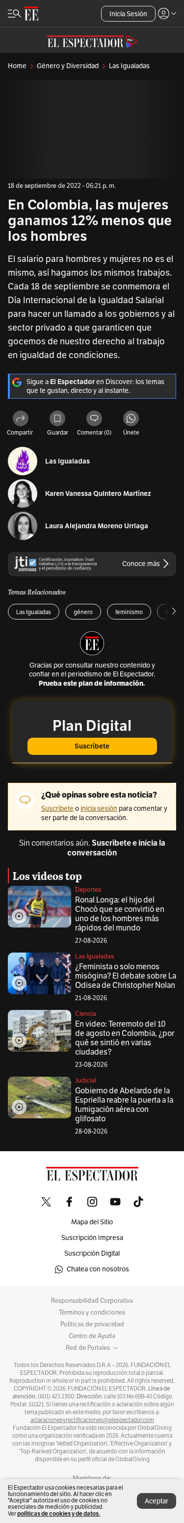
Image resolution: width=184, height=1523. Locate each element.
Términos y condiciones (92, 1312)
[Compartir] (20, 419)
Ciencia (85, 1014)
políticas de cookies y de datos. (58, 1513)
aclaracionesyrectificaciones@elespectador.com (92, 1420)
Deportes (88, 890)
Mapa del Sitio (92, 1222)
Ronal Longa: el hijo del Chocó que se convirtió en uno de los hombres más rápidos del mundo (119, 914)
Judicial (85, 1080)
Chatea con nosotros (98, 1269)
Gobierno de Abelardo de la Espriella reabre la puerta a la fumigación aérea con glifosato (124, 1105)
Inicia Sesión (128, 14)
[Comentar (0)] (94, 419)
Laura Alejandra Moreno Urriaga (96, 526)
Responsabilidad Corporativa (92, 1300)
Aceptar (156, 1501)
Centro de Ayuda (92, 1336)
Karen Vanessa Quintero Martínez (98, 494)
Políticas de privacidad (92, 1324)
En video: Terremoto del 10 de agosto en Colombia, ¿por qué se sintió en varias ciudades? (124, 1038)
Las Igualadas (67, 461)
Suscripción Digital (92, 1253)
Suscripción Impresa (92, 1238)
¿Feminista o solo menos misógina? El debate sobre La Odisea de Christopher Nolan (125, 976)
